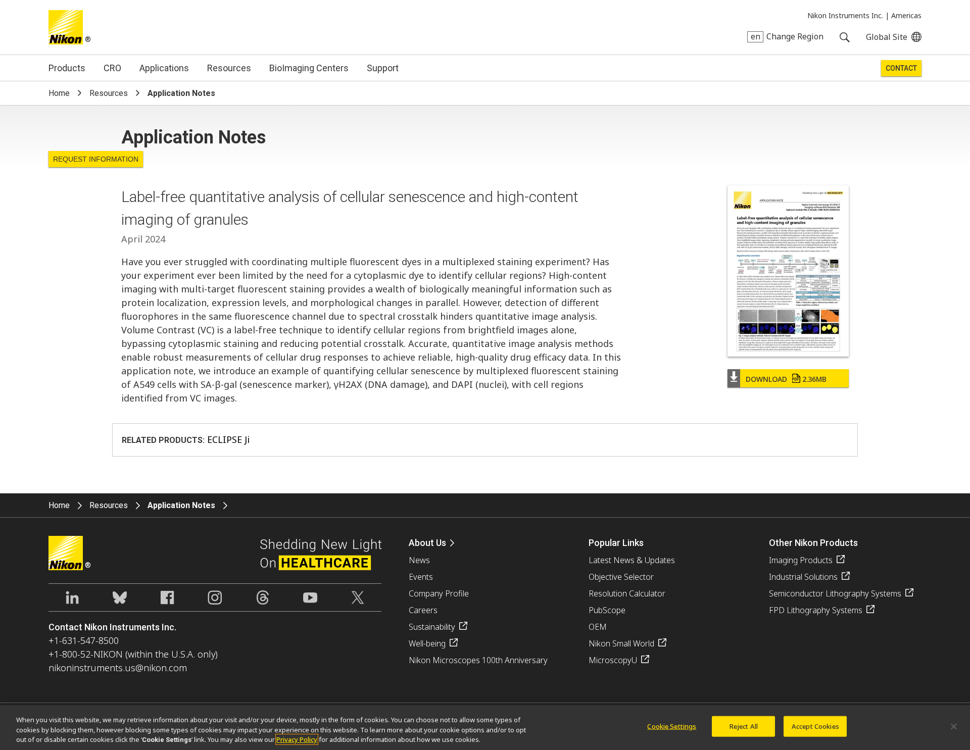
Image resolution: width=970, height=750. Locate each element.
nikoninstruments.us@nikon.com (117, 668)
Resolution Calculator (627, 593)
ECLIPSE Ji (228, 439)
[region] (485, 727)
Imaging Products (801, 560)
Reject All (744, 725)
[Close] (954, 726)
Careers (423, 610)
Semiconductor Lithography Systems (835, 593)
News (419, 560)
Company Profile (439, 593)
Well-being (427, 643)
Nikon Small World (621, 643)
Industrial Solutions (803, 576)
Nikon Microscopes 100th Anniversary (478, 660)
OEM (598, 626)
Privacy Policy (296, 739)
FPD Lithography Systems (815, 610)
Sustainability (432, 626)
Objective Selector (621, 576)
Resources (229, 68)
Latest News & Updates (632, 560)
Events (421, 576)
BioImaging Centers (309, 68)
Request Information (95, 159)
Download (786, 379)
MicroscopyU (613, 660)
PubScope (607, 610)
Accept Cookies (815, 725)
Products (66, 68)
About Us (427, 542)
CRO (112, 68)
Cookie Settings (671, 725)
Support (383, 68)
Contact (901, 68)
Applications (164, 68)
